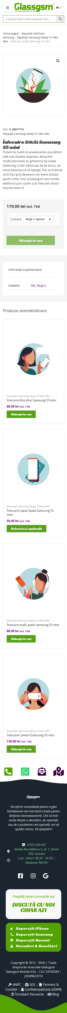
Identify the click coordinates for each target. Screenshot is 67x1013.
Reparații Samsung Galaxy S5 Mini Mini (26, 133)
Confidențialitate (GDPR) (43, 989)
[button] (58, 61)
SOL (32, 984)
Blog (55, 994)
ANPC (16, 984)
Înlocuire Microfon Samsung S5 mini (31, 400)
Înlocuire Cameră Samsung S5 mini (30, 735)
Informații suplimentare (25, 270)
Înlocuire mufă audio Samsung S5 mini (33, 625)
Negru (41, 285)
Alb (33, 285)
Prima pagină (11, 33)
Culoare (15, 219)
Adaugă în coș (31, 240)
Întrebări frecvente (29, 994)
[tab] (33, 269)
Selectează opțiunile (26, 528)
